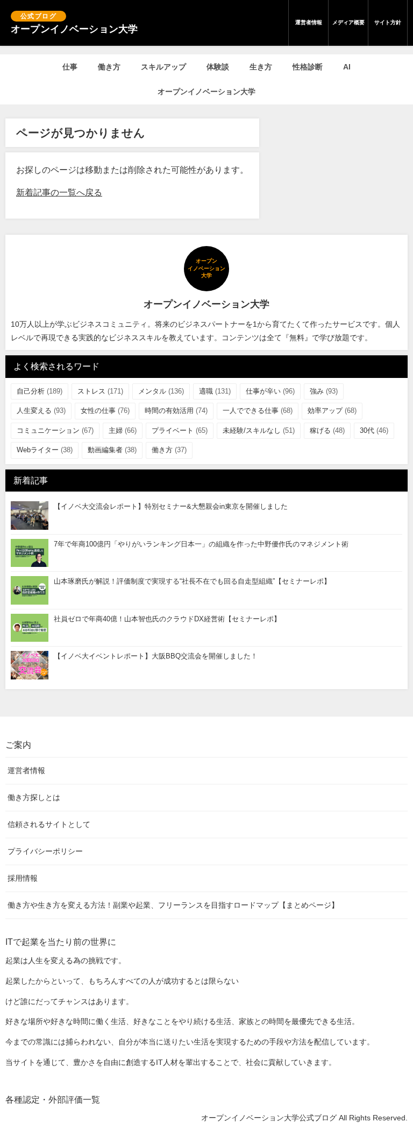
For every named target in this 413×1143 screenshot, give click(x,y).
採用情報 (23, 878)
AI (347, 66)
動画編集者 (112, 450)
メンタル (161, 391)
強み (324, 391)
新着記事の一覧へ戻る (59, 192)
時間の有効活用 (176, 410)
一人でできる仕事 (258, 410)
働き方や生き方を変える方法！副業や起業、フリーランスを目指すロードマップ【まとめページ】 (173, 905)
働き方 (109, 66)
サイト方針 (387, 22)
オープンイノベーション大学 (206, 91)
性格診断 (308, 66)
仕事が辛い (270, 391)
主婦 (123, 430)
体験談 (217, 66)
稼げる (327, 430)
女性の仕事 (105, 410)
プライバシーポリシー (45, 851)
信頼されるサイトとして (49, 824)
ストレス (100, 391)
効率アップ (332, 410)
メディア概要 (348, 22)
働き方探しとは (34, 797)
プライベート (180, 430)
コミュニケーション (55, 430)
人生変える (41, 410)
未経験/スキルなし (259, 430)
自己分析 (39, 391)
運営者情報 (308, 22)
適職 (215, 391)
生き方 (261, 66)
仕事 (69, 66)
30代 (374, 430)
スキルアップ (163, 66)
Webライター (45, 450)
